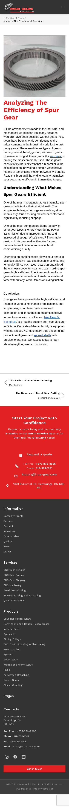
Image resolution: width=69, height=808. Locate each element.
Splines (8, 654)
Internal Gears (12, 629)
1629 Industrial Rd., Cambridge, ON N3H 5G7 (15, 720)
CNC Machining (12, 585)
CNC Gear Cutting (14, 575)
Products (9, 526)
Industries (9, 531)
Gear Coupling (12, 649)
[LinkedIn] (24, 757)
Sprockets (10, 634)
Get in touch (34, 768)
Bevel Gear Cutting (15, 590)
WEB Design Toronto (26, 789)
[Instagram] (7, 757)
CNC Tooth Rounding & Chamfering (24, 644)
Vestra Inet (47, 789)
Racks (7, 669)
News (21, 18)
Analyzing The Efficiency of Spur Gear (23, 21)
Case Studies (11, 536)
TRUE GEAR (9, 18)
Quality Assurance (14, 600)
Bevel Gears (11, 659)
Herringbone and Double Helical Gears (26, 623)
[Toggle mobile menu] (62, 7)
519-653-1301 (21, 736)
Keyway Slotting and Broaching (22, 595)
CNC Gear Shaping (14, 580)
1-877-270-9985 (26, 731)
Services (8, 521)
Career (7, 551)
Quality (8, 541)
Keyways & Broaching (16, 674)
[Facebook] (15, 757)
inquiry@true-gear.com (26, 746)
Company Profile (13, 515)
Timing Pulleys (12, 639)
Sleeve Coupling (13, 685)
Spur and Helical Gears (17, 618)
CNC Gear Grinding (14, 569)
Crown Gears (11, 680)
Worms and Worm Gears (18, 664)
